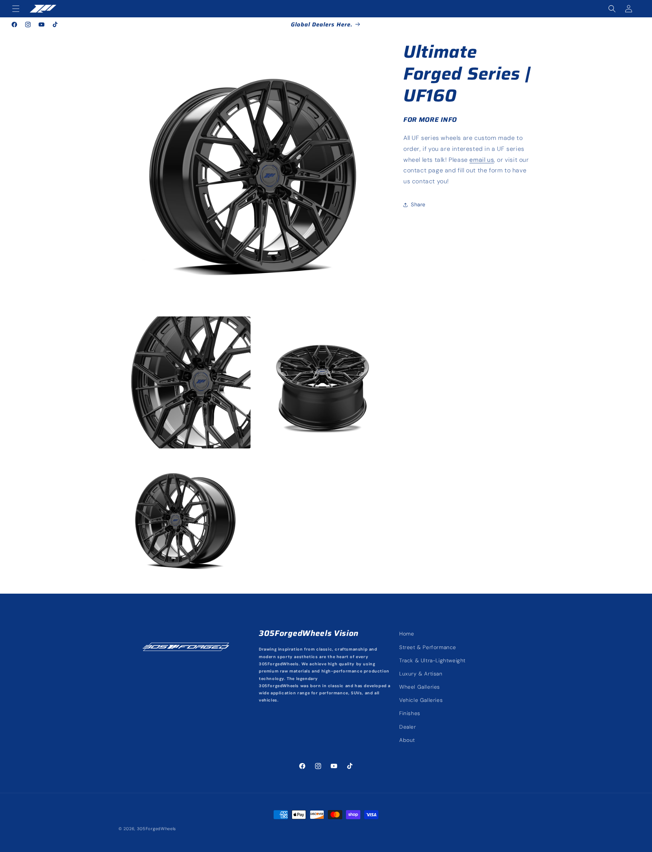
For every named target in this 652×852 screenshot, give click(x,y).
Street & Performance (427, 647)
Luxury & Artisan (421, 673)
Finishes (409, 713)
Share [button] (418, 204)
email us (481, 160)
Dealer (407, 726)
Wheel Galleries (419, 686)
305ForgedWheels (157, 828)
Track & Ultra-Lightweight (432, 660)
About (407, 740)
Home (406, 633)
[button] (16, 8)
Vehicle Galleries (421, 700)
